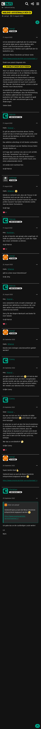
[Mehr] (37, 37)
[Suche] (27, 4)
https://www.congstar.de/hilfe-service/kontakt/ (19, 58)
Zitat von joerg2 (13, 505)
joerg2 (6, 16)
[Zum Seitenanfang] (37, 726)
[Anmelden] (32, 4)
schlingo (11, 232)
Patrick (11, 191)
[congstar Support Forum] (7, 4)
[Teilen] (37, 22)
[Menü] (38, 4)
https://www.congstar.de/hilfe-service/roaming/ (15, 517)
